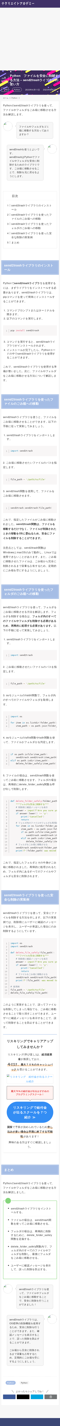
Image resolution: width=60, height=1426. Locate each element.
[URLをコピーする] (50, 1397)
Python (17, 89)
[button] (9, 1397)
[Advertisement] (30, 39)
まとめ (15, 242)
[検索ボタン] (48, 4)
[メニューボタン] (56, 4)
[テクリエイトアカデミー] (17, 4)
